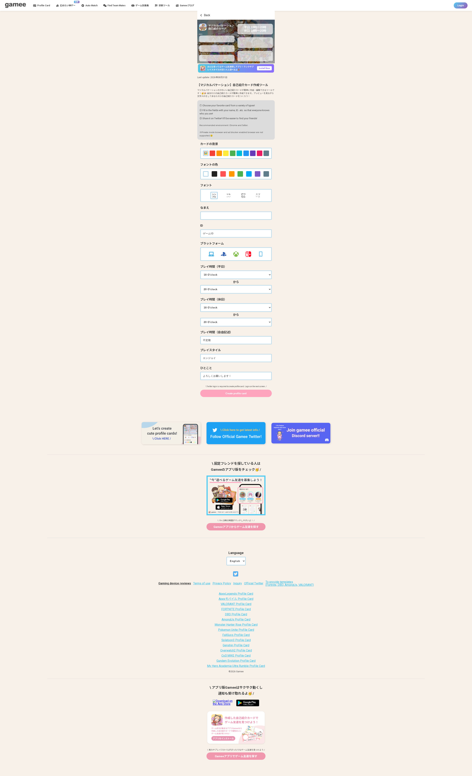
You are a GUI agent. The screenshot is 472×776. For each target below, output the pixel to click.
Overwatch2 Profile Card (236, 650)
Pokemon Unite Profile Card (236, 629)
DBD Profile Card (236, 614)
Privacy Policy (222, 583)
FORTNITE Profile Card (236, 609)
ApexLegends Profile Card (236, 593)
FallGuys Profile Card (236, 635)
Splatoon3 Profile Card (236, 640)
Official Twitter (253, 583)
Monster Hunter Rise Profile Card (236, 624)
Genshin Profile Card (236, 645)
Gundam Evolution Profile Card (236, 660)
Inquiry (237, 583)
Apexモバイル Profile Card (236, 598)
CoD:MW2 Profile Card (236, 655)
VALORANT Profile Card (236, 604)
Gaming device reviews (174, 583)
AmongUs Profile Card (236, 619)
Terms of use (201, 583)
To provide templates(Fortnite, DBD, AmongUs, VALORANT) (290, 583)
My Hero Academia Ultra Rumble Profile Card (236, 666)
